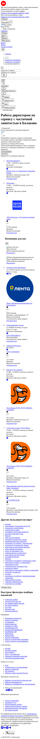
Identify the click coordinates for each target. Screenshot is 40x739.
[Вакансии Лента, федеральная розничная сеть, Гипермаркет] (22, 288)
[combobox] (11, 70)
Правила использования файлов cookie (15, 17)
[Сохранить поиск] (3, 81)
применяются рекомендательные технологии (19, 715)
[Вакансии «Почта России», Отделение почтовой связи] (22, 205)
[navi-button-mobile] (3, 49)
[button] (3, 43)
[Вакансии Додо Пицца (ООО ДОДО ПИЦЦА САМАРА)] (22, 394)
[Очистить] (4, 75)
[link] (4, 38)
